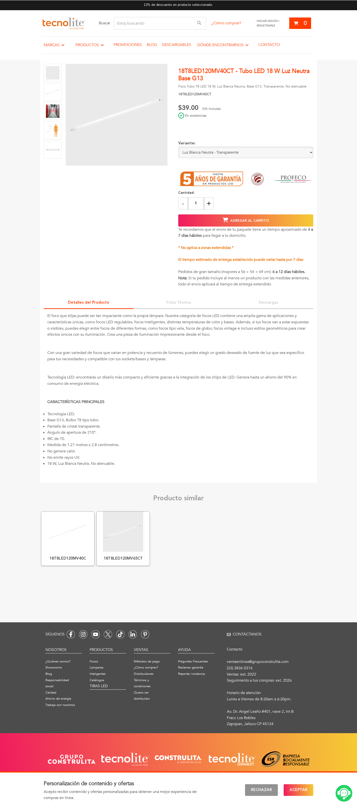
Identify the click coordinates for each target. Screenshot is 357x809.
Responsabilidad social (57, 683)
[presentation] (178, 393)
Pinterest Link (145, 634)
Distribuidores (143, 674)
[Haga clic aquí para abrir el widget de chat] (343, 793)
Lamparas (96, 667)
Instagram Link (83, 634)
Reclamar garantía (190, 667)
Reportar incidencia (191, 674)
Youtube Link (95, 634)
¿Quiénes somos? (57, 661)
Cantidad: (186, 192)
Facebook (71, 634)
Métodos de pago (147, 661)
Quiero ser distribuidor (142, 695)
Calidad (50, 692)
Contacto (269, 44)
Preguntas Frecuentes (193, 661)
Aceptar (298, 790)
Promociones (128, 44)
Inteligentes (98, 674)
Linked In (133, 634)
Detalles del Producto (88, 303)
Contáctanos (247, 634)
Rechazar (261, 790)
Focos (94, 661)
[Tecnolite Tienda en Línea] (63, 23)
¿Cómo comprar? (226, 23)
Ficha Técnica (178, 303)
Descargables (176, 44)
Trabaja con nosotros (60, 705)
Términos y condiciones (142, 683)
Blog (152, 44)
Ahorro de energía (58, 698)
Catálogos (97, 680)
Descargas (268, 303)
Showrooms (53, 667)
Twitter (108, 634)
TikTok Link (120, 634)
